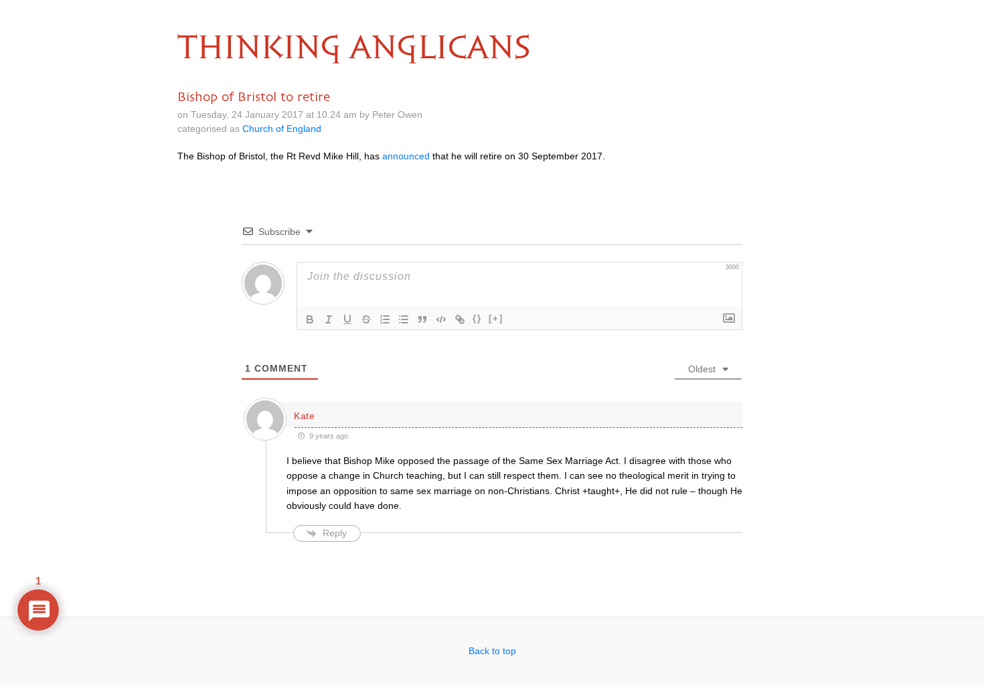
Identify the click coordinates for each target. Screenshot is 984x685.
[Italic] (328, 319)
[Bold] (310, 319)
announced (406, 156)
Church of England (281, 128)
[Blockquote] (422, 319)
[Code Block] (441, 319)
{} (477, 318)
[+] (496, 318)
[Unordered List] (403, 319)
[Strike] (366, 319)
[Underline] (347, 319)
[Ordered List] (385, 319)
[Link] (459, 319)
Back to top (492, 650)
